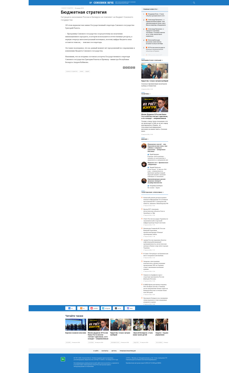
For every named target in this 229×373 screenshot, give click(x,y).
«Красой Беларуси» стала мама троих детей (143, 334)
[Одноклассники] (126, 68)
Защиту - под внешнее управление (164, 334)
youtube (95, 308)
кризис (81, 71)
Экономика (159, 342)
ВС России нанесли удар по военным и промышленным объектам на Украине (155, 49)
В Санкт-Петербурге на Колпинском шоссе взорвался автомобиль (155, 255)
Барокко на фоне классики (75, 333)
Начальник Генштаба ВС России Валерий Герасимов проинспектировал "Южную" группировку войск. (154, 231)
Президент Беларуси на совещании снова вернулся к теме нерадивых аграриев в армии (155, 300)
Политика (145, 94)
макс (131, 308)
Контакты (105, 351)
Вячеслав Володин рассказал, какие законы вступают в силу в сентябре (154, 41)
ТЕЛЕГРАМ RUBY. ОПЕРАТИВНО (151, 192)
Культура (68, 342)
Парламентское (115, 342)
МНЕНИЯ (144, 139)
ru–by (119, 308)
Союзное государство (67, 8)
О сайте (95, 351)
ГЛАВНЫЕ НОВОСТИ (150, 9)
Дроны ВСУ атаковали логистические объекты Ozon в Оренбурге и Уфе (154, 211)
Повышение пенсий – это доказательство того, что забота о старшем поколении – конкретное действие (157, 147)
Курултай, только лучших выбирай (154, 81)
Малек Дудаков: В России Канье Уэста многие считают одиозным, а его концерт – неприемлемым (154, 116)
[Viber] (131, 68)
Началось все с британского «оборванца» (158, 163)
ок (84, 308)
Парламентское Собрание (151, 60)
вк (72, 308)
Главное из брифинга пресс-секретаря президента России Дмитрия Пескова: (153, 277)
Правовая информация (128, 351)
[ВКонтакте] (124, 68)
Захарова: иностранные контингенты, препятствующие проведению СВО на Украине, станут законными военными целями (154, 265)
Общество (136, 342)
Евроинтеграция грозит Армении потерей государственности (156, 181)
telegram (107, 308)
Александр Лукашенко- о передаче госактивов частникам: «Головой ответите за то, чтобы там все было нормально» (155, 32)
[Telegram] (129, 68)
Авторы (114, 351)
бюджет (87, 71)
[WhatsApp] (134, 68)
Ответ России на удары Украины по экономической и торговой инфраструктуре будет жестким (155, 221)
